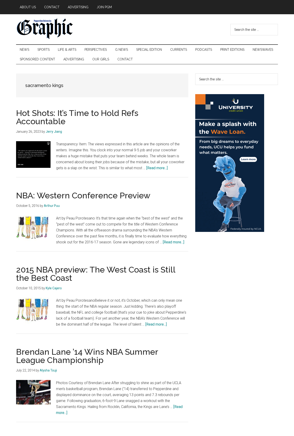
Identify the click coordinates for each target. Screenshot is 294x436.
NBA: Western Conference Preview (83, 195)
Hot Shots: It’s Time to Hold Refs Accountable (77, 117)
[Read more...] (157, 168)
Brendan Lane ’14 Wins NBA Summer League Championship (87, 356)
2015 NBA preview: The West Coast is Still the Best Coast (95, 274)
